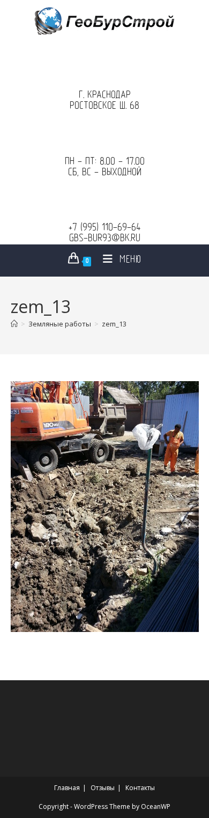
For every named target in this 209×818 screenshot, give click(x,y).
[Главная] (14, 324)
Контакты (140, 787)
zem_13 (114, 324)
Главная (67, 787)
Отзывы (103, 787)
